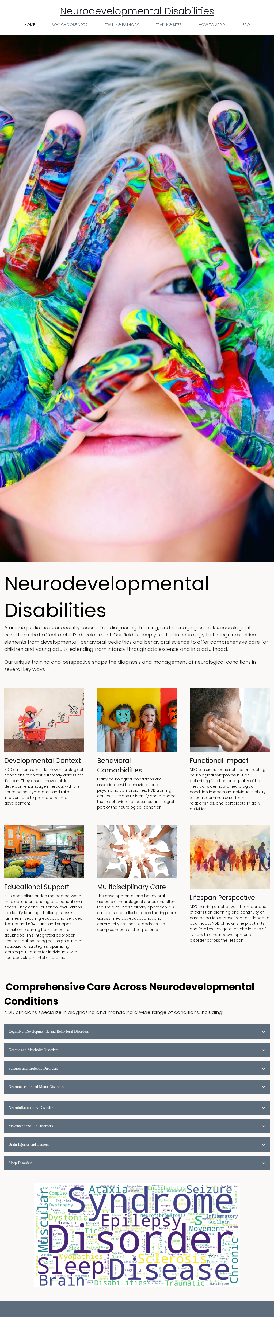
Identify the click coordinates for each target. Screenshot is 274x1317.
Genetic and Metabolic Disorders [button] (33, 1050)
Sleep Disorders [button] (20, 1163)
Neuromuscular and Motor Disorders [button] (36, 1087)
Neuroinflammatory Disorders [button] (31, 1108)
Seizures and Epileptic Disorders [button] (33, 1068)
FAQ (246, 24)
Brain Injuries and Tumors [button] (29, 1145)
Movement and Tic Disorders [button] (31, 1126)
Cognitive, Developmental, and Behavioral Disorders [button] (49, 1031)
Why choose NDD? (70, 24)
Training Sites (169, 24)
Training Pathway (122, 24)
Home (29, 24)
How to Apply (212, 24)
